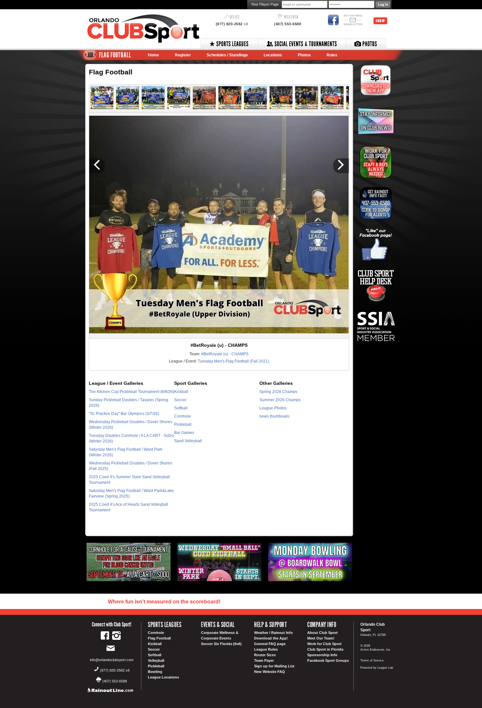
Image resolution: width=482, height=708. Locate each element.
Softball (181, 408)
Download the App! (271, 638)
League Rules (266, 649)
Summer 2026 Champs (280, 400)
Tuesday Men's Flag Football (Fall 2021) (233, 361)
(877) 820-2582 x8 (115, 670)
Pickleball (182, 424)
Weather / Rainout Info (273, 633)
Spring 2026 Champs (278, 391)
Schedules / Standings (227, 55)
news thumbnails (274, 416)
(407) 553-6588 (287, 24)
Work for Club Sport (324, 644)
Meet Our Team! (320, 638)
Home (153, 55)
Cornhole (182, 416)
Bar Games (184, 432)
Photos (304, 55)
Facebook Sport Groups (328, 660)
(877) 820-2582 (232, 24)
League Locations (163, 677)
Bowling (155, 672)
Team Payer (264, 660)
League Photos (273, 408)
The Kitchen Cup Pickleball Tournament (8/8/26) (131, 391)
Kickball (181, 391)
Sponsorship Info (322, 655)
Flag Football (159, 638)
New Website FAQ (269, 672)
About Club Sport (322, 633)
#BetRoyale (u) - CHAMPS (225, 354)
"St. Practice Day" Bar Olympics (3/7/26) (124, 413)
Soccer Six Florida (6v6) (221, 644)
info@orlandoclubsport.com (111, 660)
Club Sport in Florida (325, 649)
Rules (332, 55)
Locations (273, 55)
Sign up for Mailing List (274, 666)
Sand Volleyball (188, 441)
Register (183, 55)
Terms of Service (372, 660)
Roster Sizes (265, 655)
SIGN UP (380, 21)
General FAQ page (270, 644)
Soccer (180, 400)
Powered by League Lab (376, 667)
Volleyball (156, 660)
